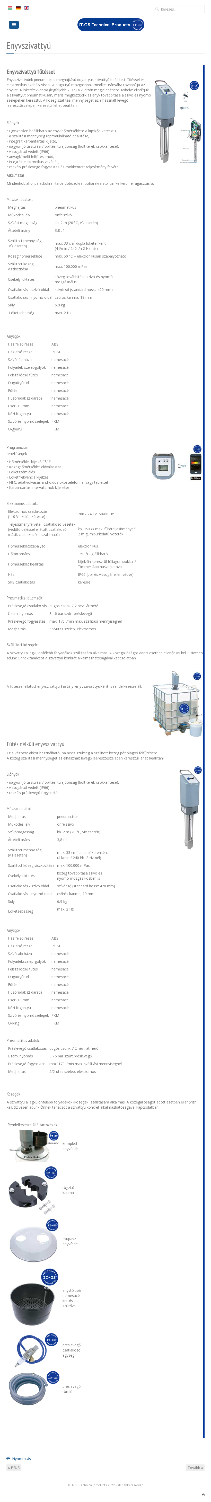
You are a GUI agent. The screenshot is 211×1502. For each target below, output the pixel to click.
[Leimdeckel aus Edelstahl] (33, 1241)
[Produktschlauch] (33, 1388)
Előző (15, 1467)
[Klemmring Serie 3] (33, 1189)
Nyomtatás (21, 1458)
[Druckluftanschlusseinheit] (33, 1349)
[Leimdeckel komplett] (33, 1145)
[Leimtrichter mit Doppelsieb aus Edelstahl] (33, 1297)
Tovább (194, 1467)
